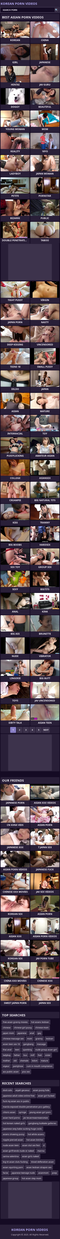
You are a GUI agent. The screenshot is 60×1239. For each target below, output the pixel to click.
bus (25, 1055)
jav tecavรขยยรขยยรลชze (35, 1117)
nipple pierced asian (13, 1139)
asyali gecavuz (22, 1090)
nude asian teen (11, 1145)
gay (39, 1033)
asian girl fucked (46, 1095)
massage (41, 1044)
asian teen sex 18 (11, 1044)
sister (48, 1055)
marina (40, 1150)
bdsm (34, 1060)
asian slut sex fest (31, 1145)
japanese (21, 1033)
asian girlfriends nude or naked (18, 1150)
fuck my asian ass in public (16, 1101)
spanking (27, 1049)
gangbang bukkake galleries (42, 1123)
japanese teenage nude (23, 1172)
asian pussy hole (41, 1090)
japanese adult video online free (19, 1095)
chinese (6, 1027)
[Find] (56, 10)
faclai (5, 1172)
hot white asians (36, 1134)
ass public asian (11, 1071)
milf (32, 1055)
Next (46, 729)
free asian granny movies (15, 1022)
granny (39, 1038)
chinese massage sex (13, 1038)
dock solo (7, 1090)
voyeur (6, 1066)
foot (40, 1055)
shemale (24, 1060)
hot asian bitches (35, 1139)
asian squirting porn (13, 1167)
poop (54, 1172)
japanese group (10, 1178)
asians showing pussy (13, 1134)
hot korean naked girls (14, 1123)
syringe (22, 1112)
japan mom (8, 1033)
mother (6, 1060)
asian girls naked (30, 1156)
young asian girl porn (40, 1112)
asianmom (43, 1172)
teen (17, 1049)
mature (44, 1060)
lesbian (49, 1038)
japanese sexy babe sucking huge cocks (22, 1128)
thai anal (7, 1049)
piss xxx (26, 1071)
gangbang (28, 1044)
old (15, 1060)
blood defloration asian (42, 1161)
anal (32, 1033)
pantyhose (18, 1066)
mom (29, 1038)
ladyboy (6, 1055)
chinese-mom (41, 1027)
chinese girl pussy (23, 1027)
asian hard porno (11, 1117)
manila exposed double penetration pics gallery (26, 1106)
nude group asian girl (46, 1049)
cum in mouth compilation (39, 1066)
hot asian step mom (31, 1178)
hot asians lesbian (40, 1022)
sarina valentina (11, 1156)
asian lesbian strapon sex (39, 1167)
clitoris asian (9, 1112)
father (17, 1055)
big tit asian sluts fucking (15, 1161)
